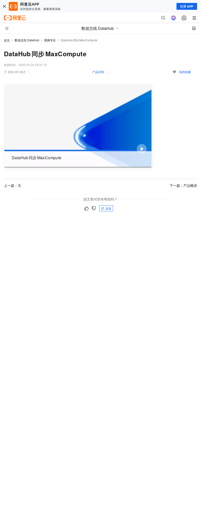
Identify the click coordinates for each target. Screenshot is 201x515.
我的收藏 (185, 72)
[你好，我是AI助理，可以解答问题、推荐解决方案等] (173, 18)
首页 (7, 40)
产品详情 (98, 72)
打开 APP (186, 6)
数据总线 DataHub (27, 40)
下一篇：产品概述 (183, 185)
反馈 (108, 208)
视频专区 (50, 40)
